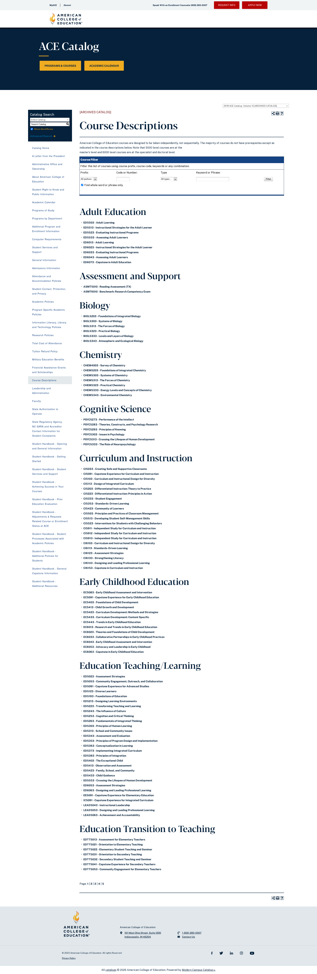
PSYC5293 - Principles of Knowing (104, 429)
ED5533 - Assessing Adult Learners (105, 237)
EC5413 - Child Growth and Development (108, 607)
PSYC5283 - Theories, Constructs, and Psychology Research (120, 424)
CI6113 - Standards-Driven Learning (105, 548)
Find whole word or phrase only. (103, 185)
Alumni (67, 5)
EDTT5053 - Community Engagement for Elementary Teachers (122, 869)
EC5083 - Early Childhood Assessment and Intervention (117, 592)
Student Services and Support (45, 250)
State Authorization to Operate (45, 411)
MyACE (53, 5)
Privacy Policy (69, 958)
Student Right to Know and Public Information (48, 192)
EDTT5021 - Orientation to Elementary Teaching (113, 844)
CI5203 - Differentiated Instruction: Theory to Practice (117, 488)
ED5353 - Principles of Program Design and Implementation (120, 740)
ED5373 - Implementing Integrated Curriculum (112, 750)
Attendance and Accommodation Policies (46, 278)
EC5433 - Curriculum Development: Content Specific (116, 617)
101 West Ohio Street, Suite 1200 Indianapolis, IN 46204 (142, 934)
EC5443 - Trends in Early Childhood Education (112, 622)
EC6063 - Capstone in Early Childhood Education (113, 651)
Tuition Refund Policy (45, 351)
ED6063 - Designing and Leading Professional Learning (117, 790)
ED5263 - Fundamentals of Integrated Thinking (112, 721)
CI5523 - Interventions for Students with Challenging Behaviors (122, 523)
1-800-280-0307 (191, 932)
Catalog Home (40, 148)
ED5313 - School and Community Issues (107, 730)
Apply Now (255, 5)
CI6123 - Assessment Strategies (103, 553)
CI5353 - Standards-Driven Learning (106, 503)
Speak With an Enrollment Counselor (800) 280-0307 (180, 5)
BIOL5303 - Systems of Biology (102, 321)
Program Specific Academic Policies (48, 312)
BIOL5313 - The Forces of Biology (104, 326)
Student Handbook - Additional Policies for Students (45, 556)
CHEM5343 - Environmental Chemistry (107, 395)
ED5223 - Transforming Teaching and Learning (112, 706)
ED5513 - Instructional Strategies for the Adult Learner (117, 227)
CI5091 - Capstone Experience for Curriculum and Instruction (121, 473)
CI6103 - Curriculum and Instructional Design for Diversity (119, 543)
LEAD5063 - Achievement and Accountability (111, 815)
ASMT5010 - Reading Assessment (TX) (107, 286)
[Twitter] (221, 953)
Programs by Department (47, 218)
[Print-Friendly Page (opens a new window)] (277, 113)
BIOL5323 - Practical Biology (101, 331)
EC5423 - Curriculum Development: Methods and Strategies (120, 612)
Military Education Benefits (48, 359)
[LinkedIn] (231, 953)
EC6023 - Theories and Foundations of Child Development (119, 632)
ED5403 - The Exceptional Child (103, 760)
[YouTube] (252, 953)
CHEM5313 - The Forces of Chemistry (106, 380)
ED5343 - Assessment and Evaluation (106, 735)
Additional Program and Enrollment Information (46, 229)
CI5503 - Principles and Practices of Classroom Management (121, 513)
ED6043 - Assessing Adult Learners (105, 257)
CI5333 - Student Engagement (102, 498)
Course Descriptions (44, 380)
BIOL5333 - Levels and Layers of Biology (108, 336)
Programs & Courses (60, 65)
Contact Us (188, 936)
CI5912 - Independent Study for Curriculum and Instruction (119, 533)
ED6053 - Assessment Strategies (104, 785)
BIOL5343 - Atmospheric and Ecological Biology (113, 341)
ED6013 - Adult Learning (98, 242)
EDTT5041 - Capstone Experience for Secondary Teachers (119, 864)
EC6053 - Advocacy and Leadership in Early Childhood (117, 646)
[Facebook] (212, 953)
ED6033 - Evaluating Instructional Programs (111, 252)
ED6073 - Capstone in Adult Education (107, 262)
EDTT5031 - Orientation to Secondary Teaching (112, 854)
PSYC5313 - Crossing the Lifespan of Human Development (119, 439)
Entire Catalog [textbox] (38, 120)
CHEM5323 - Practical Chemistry (104, 385)
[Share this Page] (273, 113)
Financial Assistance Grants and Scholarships (49, 370)
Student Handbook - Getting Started (49, 459)
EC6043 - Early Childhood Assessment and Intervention (117, 642)
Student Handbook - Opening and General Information (49, 446)
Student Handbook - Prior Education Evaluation (47, 501)
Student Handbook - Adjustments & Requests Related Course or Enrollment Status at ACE (50, 518)
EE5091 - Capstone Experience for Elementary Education (118, 795)
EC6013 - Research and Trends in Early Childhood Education (120, 627)
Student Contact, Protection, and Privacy (49, 291)
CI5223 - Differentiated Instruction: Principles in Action (117, 493)
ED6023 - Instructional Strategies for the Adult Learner (117, 247)
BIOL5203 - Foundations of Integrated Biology (112, 316)
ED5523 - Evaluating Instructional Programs (111, 232)
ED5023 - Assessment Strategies (104, 676)
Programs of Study (43, 210)
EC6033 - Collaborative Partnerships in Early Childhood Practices (123, 637)
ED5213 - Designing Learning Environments (110, 701)
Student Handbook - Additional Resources (45, 584)
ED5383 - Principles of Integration (104, 755)
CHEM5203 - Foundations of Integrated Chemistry (114, 370)
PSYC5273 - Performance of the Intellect (108, 419)
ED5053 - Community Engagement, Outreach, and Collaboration (123, 681)
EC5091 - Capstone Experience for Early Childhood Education (121, 597)
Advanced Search (41, 136)
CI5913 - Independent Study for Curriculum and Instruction (119, 538)
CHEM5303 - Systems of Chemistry (105, 375)
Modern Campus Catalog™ (198, 970)
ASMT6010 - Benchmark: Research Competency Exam (116, 291)
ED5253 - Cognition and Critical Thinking (108, 716)
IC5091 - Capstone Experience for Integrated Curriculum (118, 800)
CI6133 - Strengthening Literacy (103, 558)
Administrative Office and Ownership (47, 166)
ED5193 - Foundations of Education (105, 696)
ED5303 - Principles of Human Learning (107, 726)
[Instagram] (241, 953)
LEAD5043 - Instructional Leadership (106, 805)
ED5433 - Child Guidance (99, 775)
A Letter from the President (48, 156)
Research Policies (43, 335)
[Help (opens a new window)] (282, 113)
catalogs (111, 970)
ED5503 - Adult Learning (99, 222)
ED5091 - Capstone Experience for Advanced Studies (116, 686)
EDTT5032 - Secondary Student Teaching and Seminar (117, 859)
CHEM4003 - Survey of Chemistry (104, 365)
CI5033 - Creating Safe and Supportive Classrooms (115, 468)
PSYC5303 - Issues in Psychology (103, 434)
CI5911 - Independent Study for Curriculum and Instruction (119, 528)
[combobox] (256, 106)
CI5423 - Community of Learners (103, 508)
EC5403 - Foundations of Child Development (110, 602)
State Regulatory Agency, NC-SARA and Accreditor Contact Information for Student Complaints (47, 428)
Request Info (226, 5)
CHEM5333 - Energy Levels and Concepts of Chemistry (117, 390)
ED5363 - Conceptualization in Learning (108, 745)
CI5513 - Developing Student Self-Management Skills (116, 518)
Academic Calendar (104, 65)
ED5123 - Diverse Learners (99, 691)
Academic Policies (43, 301)
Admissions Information (46, 268)
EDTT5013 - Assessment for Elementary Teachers (114, 839)
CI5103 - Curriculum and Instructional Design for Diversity (119, 478)
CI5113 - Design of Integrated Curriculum (108, 483)
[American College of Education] (66, 19)
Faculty (36, 401)
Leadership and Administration (41, 391)
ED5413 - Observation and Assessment (107, 765)
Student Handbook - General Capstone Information (49, 571)
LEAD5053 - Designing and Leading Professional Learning (119, 810)
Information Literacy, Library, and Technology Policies (49, 325)
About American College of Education (48, 179)
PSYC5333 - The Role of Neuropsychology (109, 444)
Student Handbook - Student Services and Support (49, 471)
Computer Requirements (46, 239)
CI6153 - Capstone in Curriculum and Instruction (113, 568)
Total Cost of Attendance (47, 343)
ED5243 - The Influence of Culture (104, 711)
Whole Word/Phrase (43, 129)
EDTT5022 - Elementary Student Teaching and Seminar (117, 849)
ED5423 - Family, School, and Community (109, 770)
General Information (44, 260)
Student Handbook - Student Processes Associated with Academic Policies (49, 538)
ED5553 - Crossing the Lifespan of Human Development (117, 780)
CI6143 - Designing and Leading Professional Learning (116, 563)
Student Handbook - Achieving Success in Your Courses (48, 486)
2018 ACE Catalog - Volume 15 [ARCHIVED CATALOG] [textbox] (250, 106)
